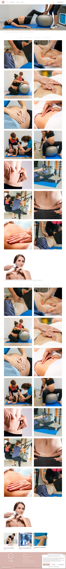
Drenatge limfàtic (42, 65)
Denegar (53, 564)
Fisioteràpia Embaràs (11, 93)
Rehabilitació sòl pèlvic (14, 216)
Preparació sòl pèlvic (43, 155)
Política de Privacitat (56, 566)
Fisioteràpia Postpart (11, 63)
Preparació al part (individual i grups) (18, 155)
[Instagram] (10, 561)
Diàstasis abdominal (13, 65)
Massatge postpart (42, 125)
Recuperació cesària (13, 186)
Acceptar (46, 564)
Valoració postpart (13, 246)
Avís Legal (36, 567)
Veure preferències (61, 564)
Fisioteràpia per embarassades (16, 95)
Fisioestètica (39, 63)
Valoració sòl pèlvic (43, 246)
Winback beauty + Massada (15, 276)
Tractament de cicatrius (44, 216)
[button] (6, 567)
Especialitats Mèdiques (25, 548)
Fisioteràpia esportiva (40, 547)
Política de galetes (50, 566)
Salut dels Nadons (9, 548)
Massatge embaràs (12, 125)
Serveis (5, 549)
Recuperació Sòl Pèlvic (41, 184)
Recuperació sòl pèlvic (43, 186)
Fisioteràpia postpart (43, 95)
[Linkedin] (12, 561)
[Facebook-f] (9, 561)
